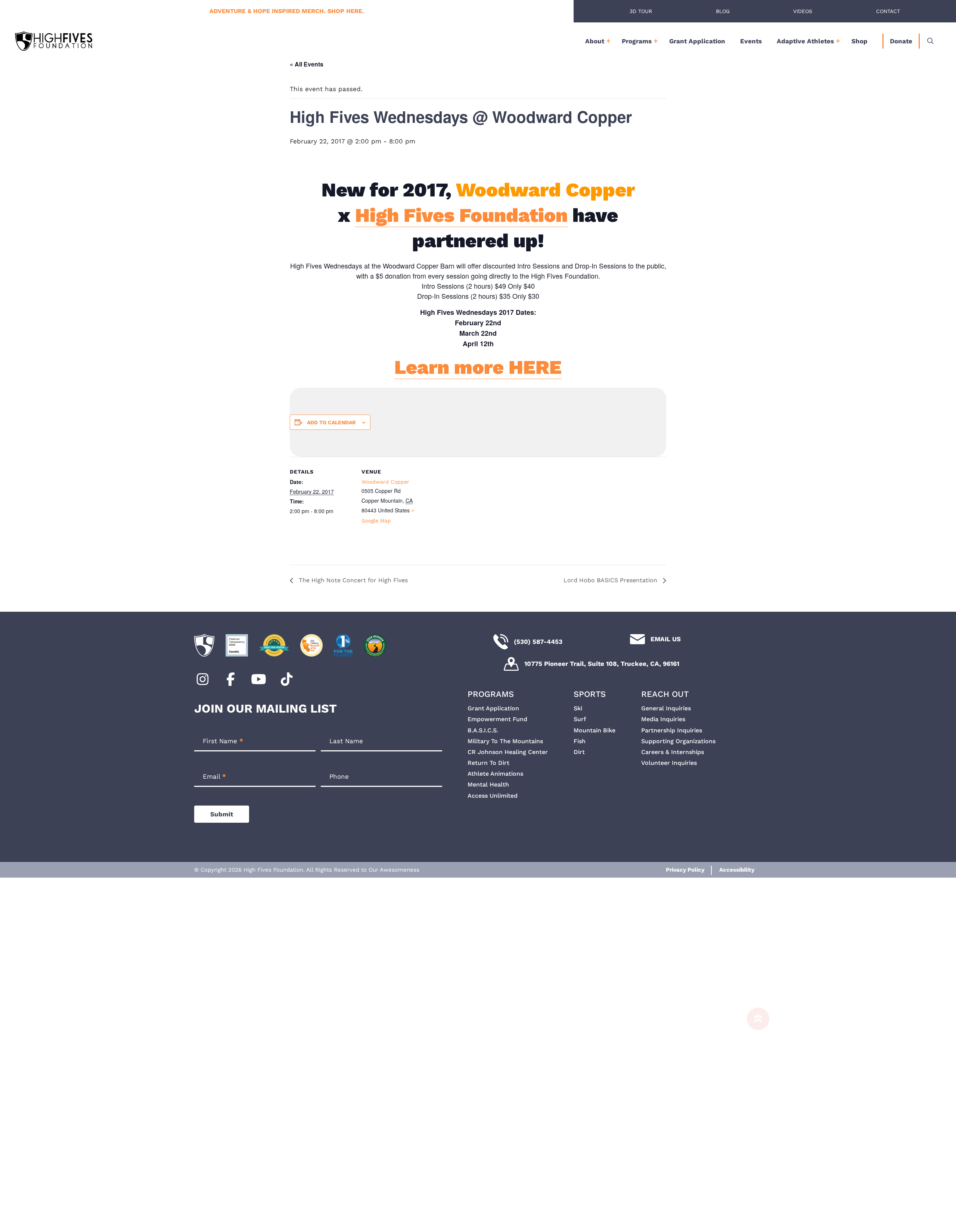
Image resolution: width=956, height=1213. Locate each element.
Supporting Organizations (678, 741)
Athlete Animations (495, 773)
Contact (888, 11)
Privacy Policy (685, 869)
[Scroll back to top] (754, 1110)
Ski (578, 708)
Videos (802, 11)
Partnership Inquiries (671, 730)
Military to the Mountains (505, 741)
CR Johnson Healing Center (508, 752)
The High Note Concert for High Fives (352, 580)
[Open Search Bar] (930, 41)
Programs (637, 41)
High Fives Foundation (461, 215)
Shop (859, 41)
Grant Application (697, 41)
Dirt (579, 752)
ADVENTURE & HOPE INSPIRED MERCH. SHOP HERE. (286, 11)
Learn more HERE (478, 367)
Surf (580, 719)
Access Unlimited (493, 795)
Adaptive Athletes (805, 41)
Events (751, 41)
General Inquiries (666, 708)
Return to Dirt (488, 762)
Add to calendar (331, 422)
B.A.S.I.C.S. (483, 730)
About (594, 41)
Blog (723, 11)
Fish (580, 741)
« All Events (306, 64)
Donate (901, 41)
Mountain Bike (594, 730)
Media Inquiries (663, 719)
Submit (221, 814)
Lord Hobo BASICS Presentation (611, 580)
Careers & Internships (672, 752)
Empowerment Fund (497, 719)
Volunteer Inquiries (669, 762)
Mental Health (488, 784)
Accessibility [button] (736, 869)
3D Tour (641, 11)
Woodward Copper (385, 482)
